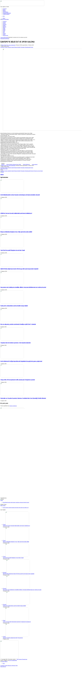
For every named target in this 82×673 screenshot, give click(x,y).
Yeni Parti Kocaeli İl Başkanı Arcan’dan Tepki (12, 250)
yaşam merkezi (34, 164)
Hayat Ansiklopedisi (13, 660)
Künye (4, 9)
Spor (4, 32)
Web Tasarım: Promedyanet (22, 659)
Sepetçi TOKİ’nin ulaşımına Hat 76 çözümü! (13, 637)
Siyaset (4, 23)
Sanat (4, 31)
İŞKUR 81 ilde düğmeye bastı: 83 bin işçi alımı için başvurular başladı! (19, 269)
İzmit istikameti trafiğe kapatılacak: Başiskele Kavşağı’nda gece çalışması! (21, 361)
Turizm (4, 33)
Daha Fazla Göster (4, 168)
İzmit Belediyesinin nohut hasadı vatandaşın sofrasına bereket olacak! (20, 195)
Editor (5, 45)
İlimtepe (2, 164)
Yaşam (4, 34)
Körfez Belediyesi (26, 164)
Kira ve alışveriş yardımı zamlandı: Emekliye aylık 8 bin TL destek (18, 324)
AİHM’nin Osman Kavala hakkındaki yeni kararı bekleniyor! (16, 213)
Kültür (4, 30)
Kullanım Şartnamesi (7, 13)
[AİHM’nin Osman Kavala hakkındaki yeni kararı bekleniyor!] (12, 210)
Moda (4, 27)
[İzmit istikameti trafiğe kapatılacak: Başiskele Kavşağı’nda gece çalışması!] (12, 358)
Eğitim (4, 25)
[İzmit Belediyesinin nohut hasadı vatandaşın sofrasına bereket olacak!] (12, 192)
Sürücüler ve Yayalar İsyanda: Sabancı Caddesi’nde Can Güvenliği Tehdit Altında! (23, 398)
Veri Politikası (5, 11)
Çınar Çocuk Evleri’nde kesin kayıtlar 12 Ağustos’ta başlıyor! (17, 621)
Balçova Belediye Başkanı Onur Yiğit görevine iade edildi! (16, 232)
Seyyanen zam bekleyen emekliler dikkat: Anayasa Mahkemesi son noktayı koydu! (23, 287)
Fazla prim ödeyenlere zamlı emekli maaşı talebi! (14, 306)
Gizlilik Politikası (6, 14)
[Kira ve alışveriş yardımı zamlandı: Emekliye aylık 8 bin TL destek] (12, 321)
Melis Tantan (2, 505)
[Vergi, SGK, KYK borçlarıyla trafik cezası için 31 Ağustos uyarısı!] (12, 377)
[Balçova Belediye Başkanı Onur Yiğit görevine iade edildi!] (12, 229)
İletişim (4, 10)
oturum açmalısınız (13, 405)
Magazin (4, 26)
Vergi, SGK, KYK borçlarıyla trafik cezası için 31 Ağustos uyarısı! (17, 380)
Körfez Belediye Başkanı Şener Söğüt (13, 164)
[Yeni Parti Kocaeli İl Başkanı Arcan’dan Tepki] (12, 247)
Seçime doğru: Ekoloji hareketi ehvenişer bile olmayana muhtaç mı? (16, 507)
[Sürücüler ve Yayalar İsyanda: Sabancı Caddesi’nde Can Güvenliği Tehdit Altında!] (12, 395)
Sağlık (4, 28)
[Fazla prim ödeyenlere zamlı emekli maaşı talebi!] (12, 303)
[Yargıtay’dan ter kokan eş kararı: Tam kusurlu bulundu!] (12, 340)
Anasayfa (4, 8)
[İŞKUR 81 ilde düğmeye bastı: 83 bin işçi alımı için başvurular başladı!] (12, 266)
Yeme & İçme (5, 35)
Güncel (4, 22)
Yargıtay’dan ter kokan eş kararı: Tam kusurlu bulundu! (15, 343)
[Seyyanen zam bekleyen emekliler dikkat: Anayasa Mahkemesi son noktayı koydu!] (12, 284)
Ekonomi (4, 24)
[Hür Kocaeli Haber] (4, 19)
